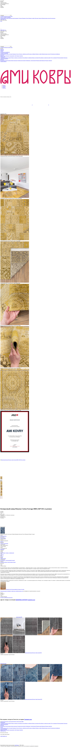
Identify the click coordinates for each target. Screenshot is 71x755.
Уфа (15, 55)
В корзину (2, 517)
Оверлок (40, 18)
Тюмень (17, 55)
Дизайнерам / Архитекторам (31, 60)
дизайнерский (11, 552)
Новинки (2, 50)
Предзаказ (36, 18)
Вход (1, 21)
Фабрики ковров (8, 57)
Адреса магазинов (3, 729)
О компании (2, 57)
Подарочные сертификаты (5, 52)
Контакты (2, 59)
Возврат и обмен (32, 18)
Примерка (24, 18)
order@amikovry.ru (3, 736)
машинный (2, 549)
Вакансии (43, 60)
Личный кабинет (3, 61)
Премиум (2, 49)
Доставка (20, 18)
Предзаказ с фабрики (32, 728)
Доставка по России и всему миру (6, 16)
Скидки (1, 51)
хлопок (1, 543)
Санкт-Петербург (6, 55)
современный (2, 552)
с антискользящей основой (10, 560)
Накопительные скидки (46, 18)
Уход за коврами (54, 57)
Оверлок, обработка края (23, 728)
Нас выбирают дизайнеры (27, 57)
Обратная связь (38, 60)
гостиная (2, 562)
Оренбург (21, 55)
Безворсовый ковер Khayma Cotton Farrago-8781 (33, 699)
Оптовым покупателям (21, 60)
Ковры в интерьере (35, 57)
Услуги (1, 727)
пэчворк (7, 552)
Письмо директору (48, 60)
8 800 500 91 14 (3, 19)
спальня (5, 562)
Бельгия (1, 541)
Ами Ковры (17, 745)
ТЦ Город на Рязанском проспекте (6, 597)
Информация (2, 56)
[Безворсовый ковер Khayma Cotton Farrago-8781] (2, 533)
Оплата (27, 18)
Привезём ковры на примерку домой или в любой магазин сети (11, 591)
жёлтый (1, 556)
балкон (14, 562)
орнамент (2, 554)
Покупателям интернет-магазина (11, 60)
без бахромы (2, 560)
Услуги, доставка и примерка (5, 17)
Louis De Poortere (3, 536)
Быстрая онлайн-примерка (13, 18)
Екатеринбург (12, 55)
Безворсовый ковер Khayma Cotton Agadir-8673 (33, 652)
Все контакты (52, 18)
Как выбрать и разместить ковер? (45, 57)
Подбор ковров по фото (4, 18)
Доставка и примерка (4, 53)
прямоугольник (3, 558)
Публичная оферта (60, 57)
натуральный (5, 543)
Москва (1, 55)
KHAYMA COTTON (21, 599)
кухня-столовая (10, 562)
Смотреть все (31, 599)
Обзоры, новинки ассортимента (16, 57)
